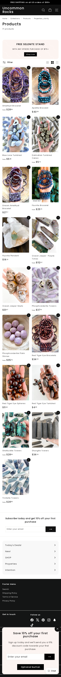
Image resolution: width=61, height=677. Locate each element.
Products (27, 18)
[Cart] (50, 10)
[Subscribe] (49, 657)
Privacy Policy (8, 601)
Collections (15, 18)
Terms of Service (10, 597)
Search (5, 589)
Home (5, 18)
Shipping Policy (9, 593)
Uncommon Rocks (13, 10)
